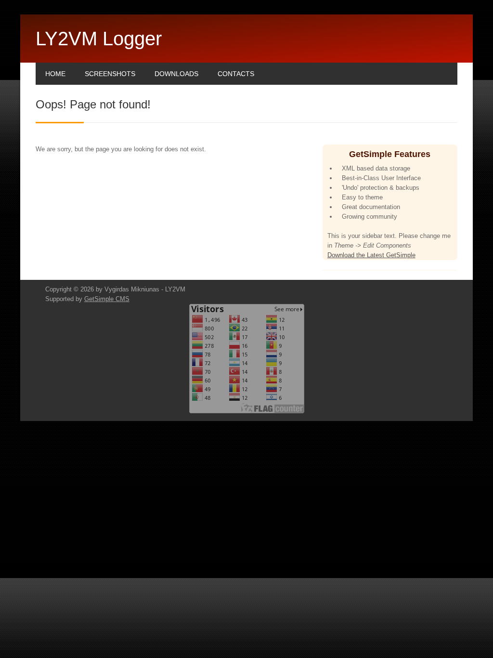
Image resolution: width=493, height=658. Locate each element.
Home (55, 74)
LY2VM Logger (99, 38)
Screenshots (110, 74)
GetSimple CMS (107, 299)
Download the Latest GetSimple (371, 255)
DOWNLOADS (176, 74)
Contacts (236, 74)
